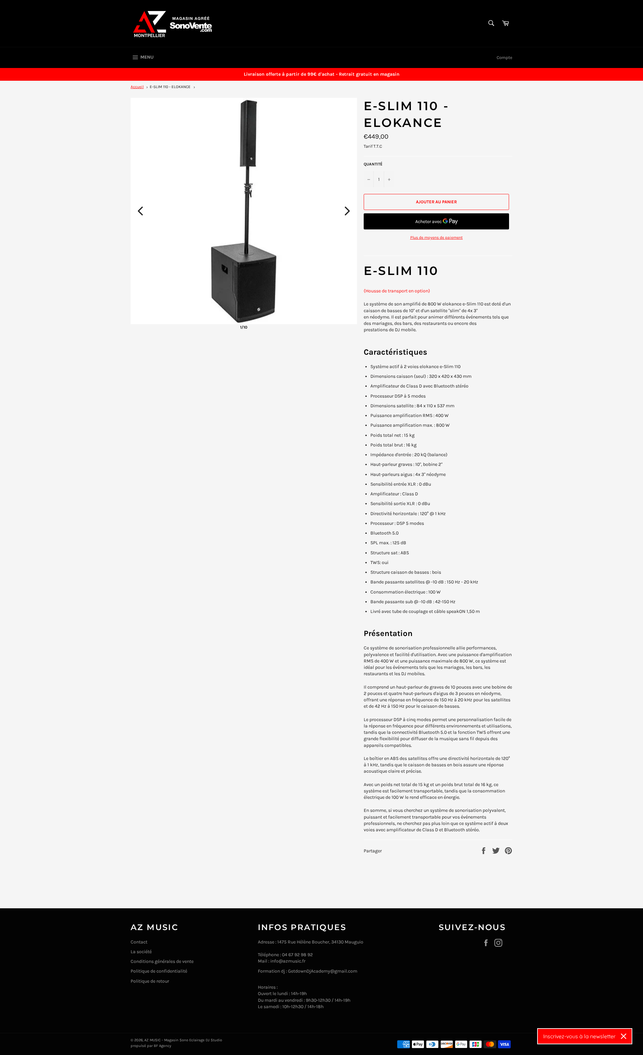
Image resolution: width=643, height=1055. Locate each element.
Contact (139, 942)
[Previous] (140, 211)
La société (141, 952)
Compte (504, 57)
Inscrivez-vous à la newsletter (579, 1036)
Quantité (373, 164)
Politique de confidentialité (159, 971)
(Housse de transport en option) (397, 291)
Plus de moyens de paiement (436, 237)
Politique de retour (150, 981)
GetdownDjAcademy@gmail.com (322, 971)
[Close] (623, 1036)
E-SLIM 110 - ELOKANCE (170, 86)
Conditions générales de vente (162, 961)
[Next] (347, 211)
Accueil (137, 86)
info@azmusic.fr (287, 961)
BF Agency (162, 1046)
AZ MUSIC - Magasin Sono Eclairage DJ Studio (183, 1040)
